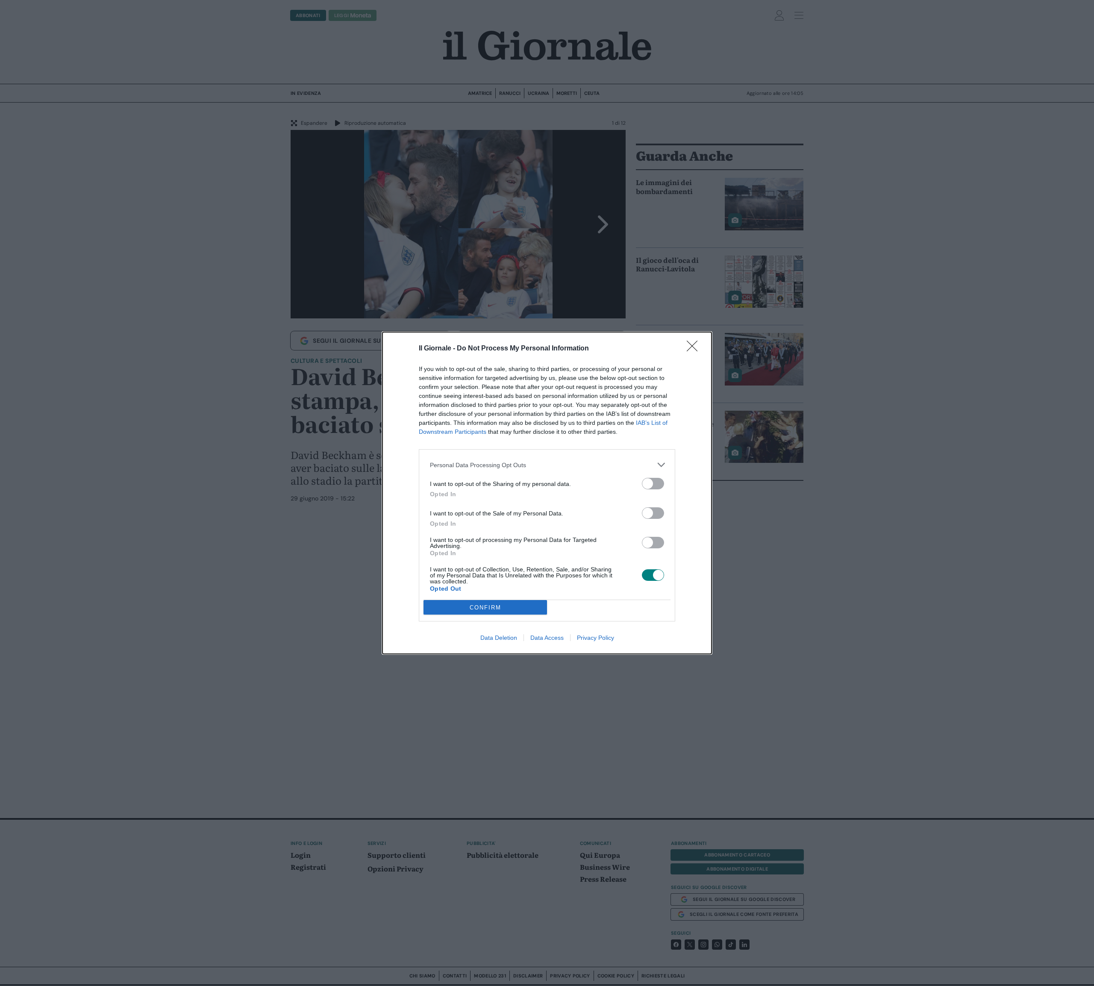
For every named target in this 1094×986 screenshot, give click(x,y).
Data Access (547, 637)
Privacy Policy (595, 637)
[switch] (653, 483)
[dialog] (547, 493)
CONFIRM (485, 607)
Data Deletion (498, 637)
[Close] (695, 349)
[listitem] (547, 464)
